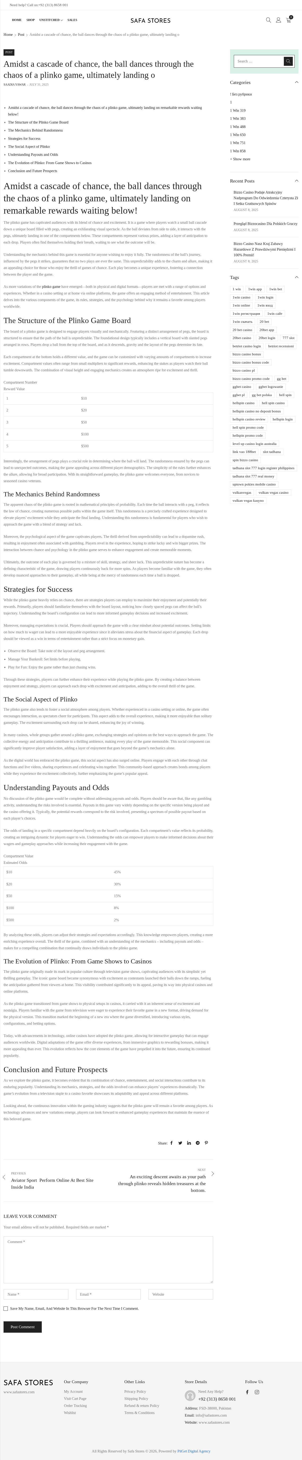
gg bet (281, 379)
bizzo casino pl (244, 370)
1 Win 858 (238, 151)
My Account (73, 1391)
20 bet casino (242, 330)
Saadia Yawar (15, 84)
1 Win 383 (238, 118)
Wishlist (70, 1413)
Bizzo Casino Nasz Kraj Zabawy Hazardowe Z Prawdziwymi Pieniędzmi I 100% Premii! (264, 249)
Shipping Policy (136, 1399)
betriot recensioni (281, 346)
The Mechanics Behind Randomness (35, 130)
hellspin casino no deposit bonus (257, 411)
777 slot (288, 338)
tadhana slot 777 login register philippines (263, 468)
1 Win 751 (238, 143)
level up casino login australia (255, 444)
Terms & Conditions (139, 1413)
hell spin (285, 395)
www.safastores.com (214, 1422)
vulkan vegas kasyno (248, 500)
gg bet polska (262, 395)
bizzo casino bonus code (251, 362)
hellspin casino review (249, 419)
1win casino (241, 297)
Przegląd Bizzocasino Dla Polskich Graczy (266, 224)
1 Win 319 (238, 110)
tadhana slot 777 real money (253, 476)
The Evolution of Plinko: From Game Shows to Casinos (50, 163)
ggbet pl (239, 395)
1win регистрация (246, 313)
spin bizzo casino (245, 460)
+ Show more (240, 159)
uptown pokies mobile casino (254, 484)
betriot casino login (247, 346)
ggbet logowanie (271, 387)
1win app (255, 289)
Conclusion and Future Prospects (32, 171)
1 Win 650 (238, 135)
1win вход (265, 305)
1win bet (275, 289)
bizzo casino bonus (247, 354)
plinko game (51, 287)
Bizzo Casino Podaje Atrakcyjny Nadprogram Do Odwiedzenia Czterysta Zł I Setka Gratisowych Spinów (266, 198)
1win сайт (274, 313)
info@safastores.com (211, 1415)
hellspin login (283, 419)
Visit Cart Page (75, 1399)
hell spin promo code (248, 427)
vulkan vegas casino (274, 492)
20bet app (267, 330)
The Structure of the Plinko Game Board (38, 122)
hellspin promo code (248, 435)
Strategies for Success (24, 139)
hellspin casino (244, 403)
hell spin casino (273, 403)
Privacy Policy (135, 1391)
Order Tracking (75, 1406)
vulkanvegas (242, 492)
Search (288, 61)
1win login (265, 297)
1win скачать (242, 322)
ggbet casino (242, 387)
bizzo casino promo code (251, 379)
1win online (241, 305)
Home (8, 35)
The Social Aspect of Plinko (29, 147)
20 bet (264, 322)
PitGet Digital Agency (193, 1451)
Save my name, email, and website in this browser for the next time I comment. (74, 1309)
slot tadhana (272, 452)
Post (21, 35)
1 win (237, 289)
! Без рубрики (241, 94)
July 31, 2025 (39, 84)
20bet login (267, 338)
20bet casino (242, 338)
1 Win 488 (238, 127)
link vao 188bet (244, 452)
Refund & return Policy (141, 1406)
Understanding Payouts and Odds (33, 155)
